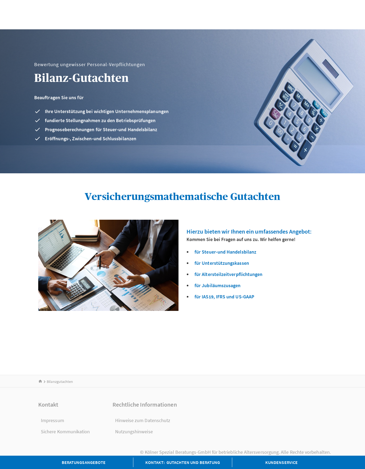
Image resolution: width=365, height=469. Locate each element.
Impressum (52, 420)
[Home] (40, 381)
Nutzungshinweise (134, 431)
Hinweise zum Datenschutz (142, 420)
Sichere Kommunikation (65, 431)
